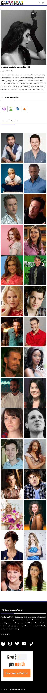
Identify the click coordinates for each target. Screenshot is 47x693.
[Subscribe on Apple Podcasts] (4, 109)
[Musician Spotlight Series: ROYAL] (23, 37)
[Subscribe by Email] (17, 109)
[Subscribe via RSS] (24, 109)
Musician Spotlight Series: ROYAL (15, 67)
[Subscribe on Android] (10, 109)
